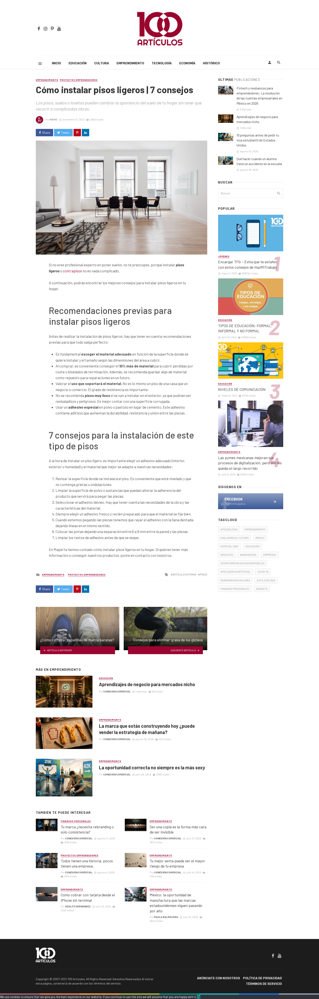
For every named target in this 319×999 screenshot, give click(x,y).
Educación (78, 63)
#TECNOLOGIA (229, 529)
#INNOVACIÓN (248, 554)
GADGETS (262, 588)
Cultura (101, 63)
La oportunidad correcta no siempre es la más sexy (152, 767)
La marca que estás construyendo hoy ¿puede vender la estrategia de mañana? (147, 729)
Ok (198, 997)
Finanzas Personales (76, 821)
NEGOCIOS (226, 554)
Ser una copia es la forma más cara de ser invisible (178, 829)
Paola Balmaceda (166, 916)
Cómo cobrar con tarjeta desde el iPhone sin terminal (88, 897)
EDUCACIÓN (252, 546)
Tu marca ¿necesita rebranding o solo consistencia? (87, 829)
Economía (187, 63)
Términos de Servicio (264, 984)
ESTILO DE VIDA (266, 580)
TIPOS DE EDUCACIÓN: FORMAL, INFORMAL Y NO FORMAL (245, 328)
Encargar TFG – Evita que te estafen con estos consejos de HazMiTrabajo (247, 264)
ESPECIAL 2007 (229, 546)
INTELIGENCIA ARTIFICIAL (235, 571)
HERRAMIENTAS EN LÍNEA (235, 580)
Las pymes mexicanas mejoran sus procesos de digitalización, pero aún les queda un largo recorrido (250, 463)
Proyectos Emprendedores (79, 80)
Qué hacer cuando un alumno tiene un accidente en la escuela (259, 161)
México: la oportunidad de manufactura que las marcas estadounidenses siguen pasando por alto (176, 902)
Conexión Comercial (117, 691)
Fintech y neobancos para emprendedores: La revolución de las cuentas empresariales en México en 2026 (259, 95)
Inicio (56, 63)
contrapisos (72, 271)
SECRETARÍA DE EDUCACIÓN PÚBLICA (242, 563)
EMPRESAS (269, 554)
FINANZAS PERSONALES (234, 588)
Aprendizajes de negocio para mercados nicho (147, 684)
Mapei (53, 119)
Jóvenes (224, 256)
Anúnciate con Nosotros (218, 978)
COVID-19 (262, 571)
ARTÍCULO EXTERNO (184, 574)
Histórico (211, 63)
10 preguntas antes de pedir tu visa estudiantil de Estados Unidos (258, 140)
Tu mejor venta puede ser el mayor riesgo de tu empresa (177, 863)
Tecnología (162, 63)
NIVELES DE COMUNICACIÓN (242, 389)
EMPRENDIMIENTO (255, 529)
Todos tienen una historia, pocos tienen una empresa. (87, 863)
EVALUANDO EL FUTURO (234, 537)
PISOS (203, 574)
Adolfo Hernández (78, 906)
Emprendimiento (130, 63)
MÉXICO (260, 537)
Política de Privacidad (262, 978)
